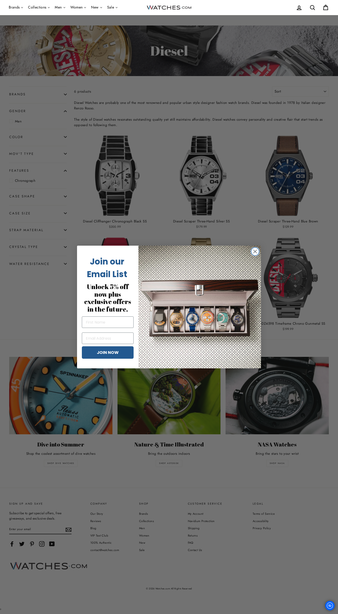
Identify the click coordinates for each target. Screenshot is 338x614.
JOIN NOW (108, 352)
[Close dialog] (255, 251)
